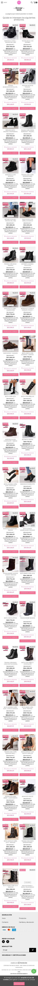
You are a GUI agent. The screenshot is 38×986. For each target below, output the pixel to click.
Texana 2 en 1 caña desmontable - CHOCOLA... (10, 752)
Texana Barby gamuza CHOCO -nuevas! (10, 574)
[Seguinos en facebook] (7, 941)
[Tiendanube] (19, 963)
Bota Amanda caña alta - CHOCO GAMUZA (10, 707)
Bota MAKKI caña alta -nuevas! (10, 886)
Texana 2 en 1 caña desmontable (27, 175)
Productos (22, 918)
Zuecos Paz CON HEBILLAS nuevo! (27, 220)
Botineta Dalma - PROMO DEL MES (10, 220)
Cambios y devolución (26, 922)
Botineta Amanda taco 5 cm (28, 264)
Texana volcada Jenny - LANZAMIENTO (10, 797)
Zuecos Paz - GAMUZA (10, 353)
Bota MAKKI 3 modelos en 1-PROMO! (27, 529)
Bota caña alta (10, 396)
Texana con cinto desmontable (28, 841)
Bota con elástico (10, 618)
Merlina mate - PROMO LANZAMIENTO (10, 130)
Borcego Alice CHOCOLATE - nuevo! (10, 440)
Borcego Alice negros (10, 175)
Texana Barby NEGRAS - (27, 618)
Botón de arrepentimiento (19, 973)
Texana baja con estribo (27, 41)
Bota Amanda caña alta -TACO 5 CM (10, 484)
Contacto (5, 922)
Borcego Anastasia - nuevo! (10, 529)
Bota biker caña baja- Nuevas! (27, 707)
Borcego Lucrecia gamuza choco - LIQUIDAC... (27, 309)
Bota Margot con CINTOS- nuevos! (27, 752)
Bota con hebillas (27, 396)
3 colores (27, 260)
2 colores (27, 82)
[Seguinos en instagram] (3, 941)
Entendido (19, 983)
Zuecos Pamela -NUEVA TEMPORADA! (27, 886)
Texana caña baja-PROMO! (10, 264)
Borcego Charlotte (27, 484)
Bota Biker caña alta (27, 573)
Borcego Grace (27, 796)
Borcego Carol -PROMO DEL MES (10, 41)
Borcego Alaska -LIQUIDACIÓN (10, 309)
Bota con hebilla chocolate (28, 663)
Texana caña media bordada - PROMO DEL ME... (27, 130)
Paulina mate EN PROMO (27, 86)
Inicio (4, 918)
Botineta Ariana (27, 439)
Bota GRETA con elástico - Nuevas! (27, 353)
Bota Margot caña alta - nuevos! (10, 841)
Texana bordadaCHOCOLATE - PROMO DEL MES (10, 86)
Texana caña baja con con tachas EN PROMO (10, 663)
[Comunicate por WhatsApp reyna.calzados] (33, 971)
